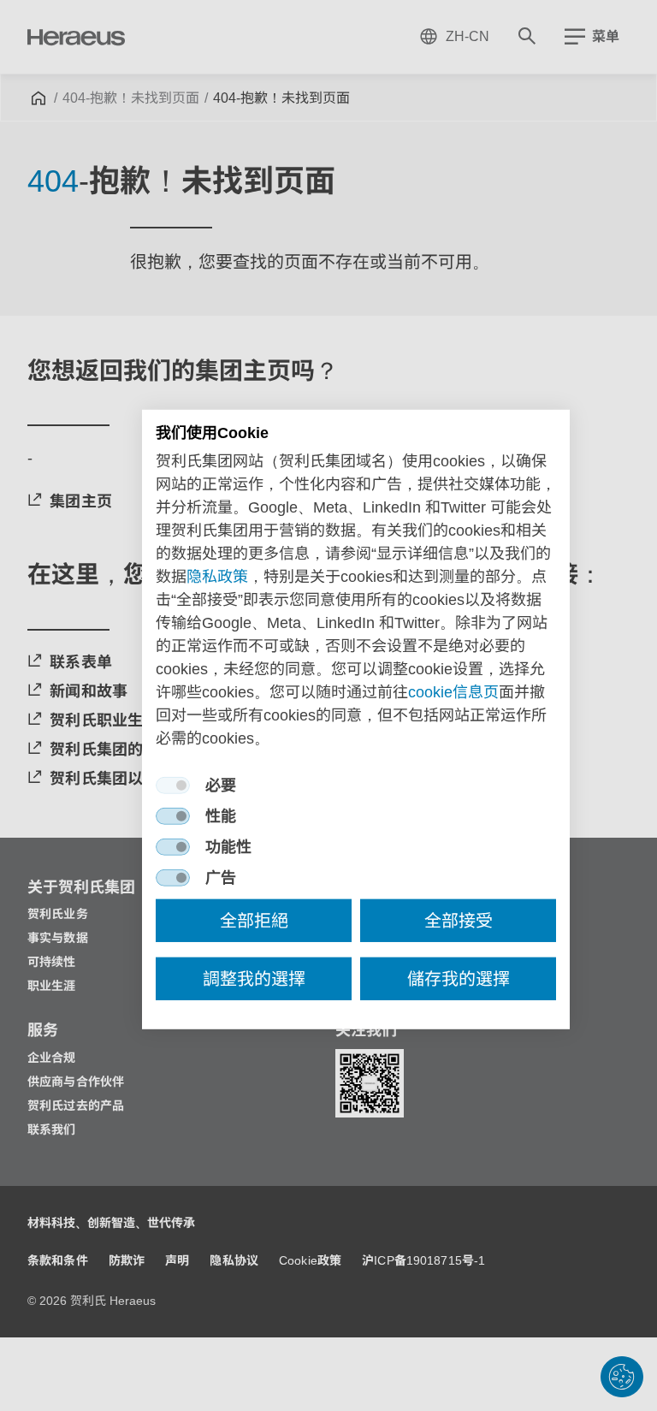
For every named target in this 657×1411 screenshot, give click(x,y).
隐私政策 (217, 576)
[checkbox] (173, 785)
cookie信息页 (453, 692)
